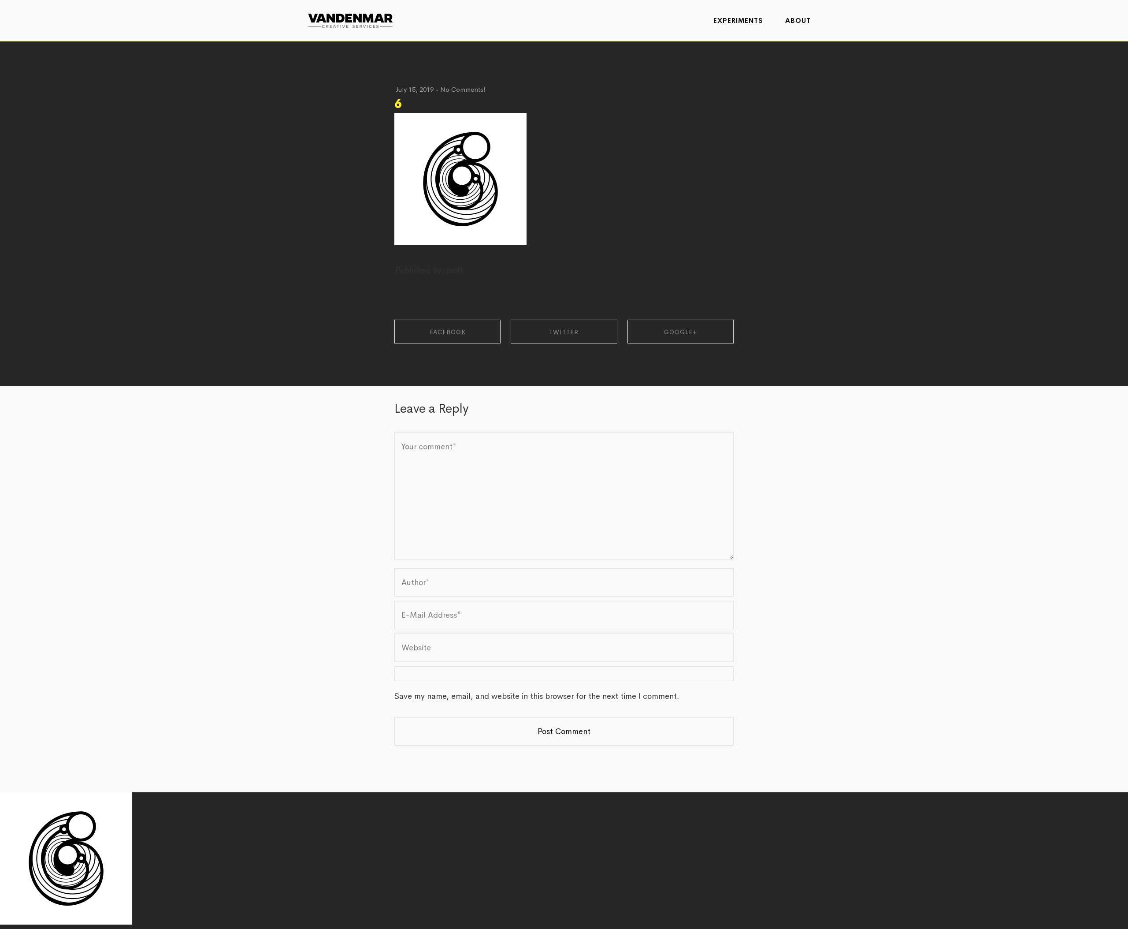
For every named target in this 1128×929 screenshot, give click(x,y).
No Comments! (463, 89)
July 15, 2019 (414, 89)
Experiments (738, 20)
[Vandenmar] (350, 20)
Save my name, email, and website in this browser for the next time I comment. (536, 696)
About (798, 20)
